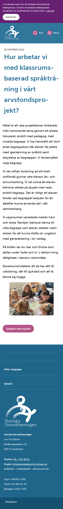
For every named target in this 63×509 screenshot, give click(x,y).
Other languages (13, 369)
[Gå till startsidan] (11, 33)
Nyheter (8, 383)
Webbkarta (11, 501)
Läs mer (50, 10)
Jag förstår (10, 17)
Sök (41, 32)
